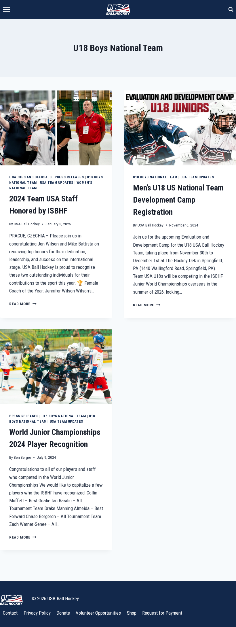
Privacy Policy (37, 613)
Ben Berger (22, 457)
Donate (63, 613)
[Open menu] (7, 9)
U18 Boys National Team (155, 177)
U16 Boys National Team (63, 416)
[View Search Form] (231, 9)
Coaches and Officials (30, 177)
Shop (131, 613)
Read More (23, 303)
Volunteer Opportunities (98, 613)
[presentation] (56, 127)
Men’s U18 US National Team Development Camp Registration (178, 200)
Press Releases (69, 177)
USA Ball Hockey (27, 224)
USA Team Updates (57, 183)
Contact (10, 613)
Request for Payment (162, 613)
